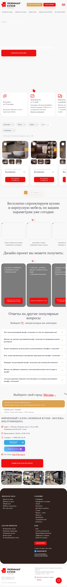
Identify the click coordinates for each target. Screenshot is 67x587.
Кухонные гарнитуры (10, 531)
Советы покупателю (42, 531)
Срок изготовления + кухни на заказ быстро (41, 554)
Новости (38, 515)
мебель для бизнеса (34, 4)
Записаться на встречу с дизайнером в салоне (14, 301)
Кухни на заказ (7, 12)
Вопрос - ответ (41, 513)
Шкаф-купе (32, 12)
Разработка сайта (11, 582)
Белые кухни (7, 535)
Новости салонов (41, 537)
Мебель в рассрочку (45, 12)
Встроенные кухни (9, 529)
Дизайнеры (39, 517)
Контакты (39, 522)
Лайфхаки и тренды (42, 535)
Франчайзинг (49, 4)
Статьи (38, 510)
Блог (37, 529)
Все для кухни (60, 12)
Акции (38, 504)
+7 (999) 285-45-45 (18, 437)
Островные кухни (9, 533)
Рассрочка (39, 506)
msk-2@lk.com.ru (18, 454)
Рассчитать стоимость (15, 179)
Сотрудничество (41, 519)
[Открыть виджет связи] (59, 580)
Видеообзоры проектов (43, 533)
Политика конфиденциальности (44, 572)
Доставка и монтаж (42, 508)
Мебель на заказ (20, 12)
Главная (3, 22)
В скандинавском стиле (11, 537)
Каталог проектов (9, 525)
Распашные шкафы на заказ (13, 169)
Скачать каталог (19, 53)
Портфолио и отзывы (43, 501)
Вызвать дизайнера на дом (39, 300)
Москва (48, 394)
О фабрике (39, 499)
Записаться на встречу (22, 463)
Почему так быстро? (37, 112)
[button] (26, 149)
